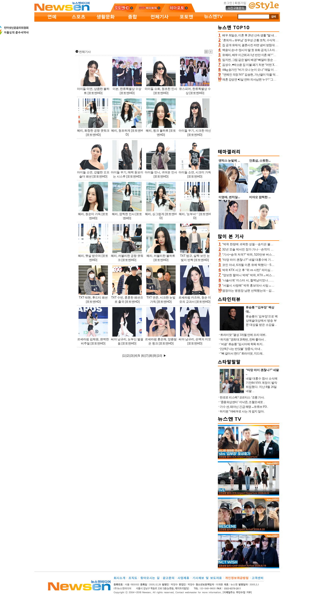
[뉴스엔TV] (213, 20)
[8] (150, 355)
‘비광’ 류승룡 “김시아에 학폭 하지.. (241, 344)
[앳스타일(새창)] (264, 9)
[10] (159, 355)
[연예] (51, 20)
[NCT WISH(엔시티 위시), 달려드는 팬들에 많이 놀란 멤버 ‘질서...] (248, 567)
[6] (142, 355)
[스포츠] (78, 20)
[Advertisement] (125, 35)
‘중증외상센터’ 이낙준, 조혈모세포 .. (242, 402)
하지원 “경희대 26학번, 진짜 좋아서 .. (243, 339)
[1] (124, 355)
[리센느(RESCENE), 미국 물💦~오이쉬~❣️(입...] (248, 531)
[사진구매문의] (236, 9)
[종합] (132, 20)
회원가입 (240, 3)
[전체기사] (159, 20)
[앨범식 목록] (206, 52)
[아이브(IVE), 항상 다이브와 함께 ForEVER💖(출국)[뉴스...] (248, 494)
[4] (135, 355)
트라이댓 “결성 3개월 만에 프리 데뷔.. (243, 335)
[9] (154, 355)
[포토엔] (186, 20)
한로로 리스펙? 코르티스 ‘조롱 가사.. (242, 397)
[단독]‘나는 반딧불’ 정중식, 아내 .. (241, 349)
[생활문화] (105, 20)
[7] (146, 355)
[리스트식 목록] (210, 52)
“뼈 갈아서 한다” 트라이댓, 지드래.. (241, 353)
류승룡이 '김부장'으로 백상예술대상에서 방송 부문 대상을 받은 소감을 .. (262, 321)
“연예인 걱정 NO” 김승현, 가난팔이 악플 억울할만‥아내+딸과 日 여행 (265, 74)
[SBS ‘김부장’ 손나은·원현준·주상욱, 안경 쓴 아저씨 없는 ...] (248, 458)
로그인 (227, 3)
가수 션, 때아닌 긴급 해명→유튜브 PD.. (244, 406)
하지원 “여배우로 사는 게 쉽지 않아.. (242, 411)
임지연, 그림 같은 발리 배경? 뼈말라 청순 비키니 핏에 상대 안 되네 (263, 60)
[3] (131, 355)
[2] (128, 355)
